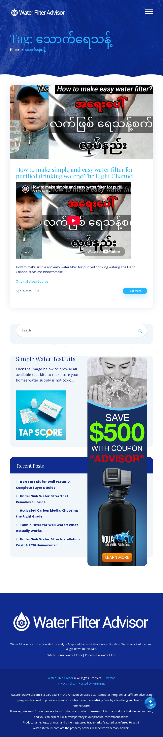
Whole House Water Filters (65, 655)
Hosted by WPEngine (92, 683)
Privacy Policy (66, 683)
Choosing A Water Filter (100, 655)
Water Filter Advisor (60, 678)
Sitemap (110, 678)
